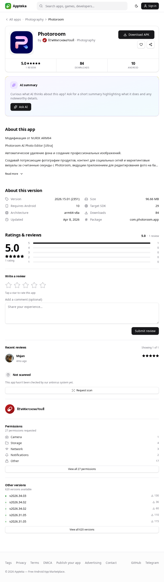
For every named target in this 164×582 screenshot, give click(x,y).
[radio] (8, 285)
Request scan (84, 390)
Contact (111, 563)
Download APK (139, 34)
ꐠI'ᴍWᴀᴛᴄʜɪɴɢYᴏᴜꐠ (61, 40)
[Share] (150, 44)
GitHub (136, 563)
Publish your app (68, 563)
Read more (11, 174)
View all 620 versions (82, 529)
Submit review (145, 331)
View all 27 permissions (82, 469)
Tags (8, 563)
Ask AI (23, 107)
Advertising (93, 563)
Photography (34, 19)
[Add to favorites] (141, 44)
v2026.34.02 (17, 502)
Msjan (20, 356)
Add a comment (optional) (23, 299)
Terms (34, 563)
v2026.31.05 (17, 515)
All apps (15, 19)
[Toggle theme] (136, 6)
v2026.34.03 (17, 496)
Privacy (21, 563)
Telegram (152, 563)
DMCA (47, 563)
